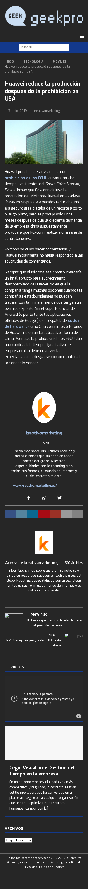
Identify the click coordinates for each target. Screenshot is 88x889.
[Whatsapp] (44, 498)
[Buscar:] (44, 47)
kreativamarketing (47, 111)
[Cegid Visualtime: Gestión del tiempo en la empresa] (44, 743)
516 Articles (74, 563)
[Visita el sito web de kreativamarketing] (44, 598)
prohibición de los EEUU (26, 177)
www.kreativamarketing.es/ (35, 486)
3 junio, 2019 (17, 111)
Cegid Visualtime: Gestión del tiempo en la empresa (42, 771)
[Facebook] (29, 498)
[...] (46, 808)
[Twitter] (59, 498)
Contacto (41, 862)
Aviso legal (58, 862)
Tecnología (33, 62)
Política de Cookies (52, 867)
